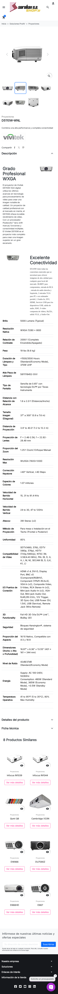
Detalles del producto (15, 719)
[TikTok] (39, 986)
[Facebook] (15, 986)
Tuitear (19, 147)
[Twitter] (20, 986)
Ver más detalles (14, 782)
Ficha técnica (10, 728)
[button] (48, 7)
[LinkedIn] (34, 986)
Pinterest (23, 147)
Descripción (9, 153)
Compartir (14, 147)
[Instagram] (29, 986)
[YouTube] (25, 986)
